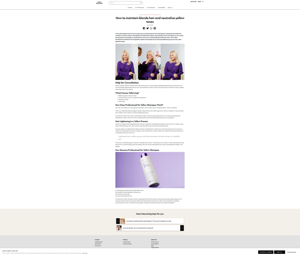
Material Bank (155, 247)
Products (130, 7)
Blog (152, 245)
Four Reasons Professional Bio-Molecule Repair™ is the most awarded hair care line (148, 221)
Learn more (84, 253)
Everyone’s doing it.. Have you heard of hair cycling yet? (138, 228)
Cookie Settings (127, 244)
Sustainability (161, 7)
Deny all (279, 252)
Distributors (98, 244)
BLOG (199, 1)
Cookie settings (291, 252)
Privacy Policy (126, 242)
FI (202, 1)
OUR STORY (193, 1)
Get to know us (155, 242)
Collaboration (99, 242)
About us (170, 7)
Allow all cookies (266, 252)
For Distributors (151, 7)
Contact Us (98, 245)
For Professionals (139, 7)
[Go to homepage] (99, 3)
